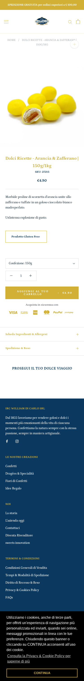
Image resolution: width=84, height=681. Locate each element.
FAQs (9, 597)
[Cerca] (70, 22)
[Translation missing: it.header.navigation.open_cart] (78, 21)
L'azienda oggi (14, 520)
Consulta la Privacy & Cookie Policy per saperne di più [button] (39, 658)
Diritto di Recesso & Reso (22, 583)
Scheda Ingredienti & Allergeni (26, 334)
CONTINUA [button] (42, 673)
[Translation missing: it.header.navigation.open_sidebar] (6, 21)
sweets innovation (17, 543)
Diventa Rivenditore (19, 535)
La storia (11, 513)
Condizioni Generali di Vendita (26, 568)
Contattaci (12, 528)
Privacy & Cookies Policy (22, 590)
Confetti (11, 466)
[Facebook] (7, 441)
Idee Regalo (13, 488)
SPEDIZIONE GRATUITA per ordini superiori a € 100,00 (42, 4)
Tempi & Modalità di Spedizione (27, 575)
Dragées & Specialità (19, 473)
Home (11, 40)
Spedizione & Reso (17, 348)
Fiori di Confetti (16, 481)
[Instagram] (17, 441)
